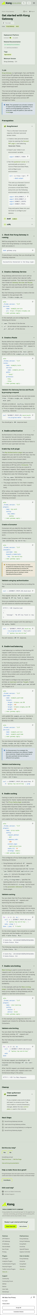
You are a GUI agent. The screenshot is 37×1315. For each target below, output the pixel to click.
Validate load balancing (11, 764)
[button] (28, 156)
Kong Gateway (10, 11)
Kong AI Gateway (25, 1241)
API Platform (6, 1238)
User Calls (5, 1289)
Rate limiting (6, 970)
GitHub (4, 1284)
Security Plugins (7, 1266)
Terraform (23, 1266)
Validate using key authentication (15, 580)
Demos (4, 1286)
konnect (6, 38)
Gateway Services (18, 282)
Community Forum (7, 1281)
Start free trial (10, 1226)
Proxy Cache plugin (15, 802)
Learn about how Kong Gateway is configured (18, 1127)
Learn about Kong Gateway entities (15, 1124)
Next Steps (6, 1117)
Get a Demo (23, 1226)
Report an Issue (6, 1159)
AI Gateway (5, 1244)
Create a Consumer (9, 524)
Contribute (7, 1180)
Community (5, 1278)
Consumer (25, 465)
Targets (25, 682)
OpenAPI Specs (24, 1249)
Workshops (5, 1292)
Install (7, 112)
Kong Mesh (23, 1244)
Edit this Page (17, 1159)
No (10, 1152)
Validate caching (8, 894)
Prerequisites (7, 120)
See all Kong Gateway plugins (13, 1130)
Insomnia (22, 1246)
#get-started (7, 54)
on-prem (15, 38)
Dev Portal (5, 1249)
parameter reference (15, 887)
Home (3, 11)
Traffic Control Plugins (8, 1269)
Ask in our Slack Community (13, 1191)
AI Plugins (5, 1258)
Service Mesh (6, 1246)
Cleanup (5, 1087)
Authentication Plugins (9, 1264)
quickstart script (20, 162)
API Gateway (6, 1241)
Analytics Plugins (7, 1261)
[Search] (24, 3)
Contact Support (9, 1194)
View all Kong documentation (10, 1163)
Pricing (4, 1252)
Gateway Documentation (13, 44)
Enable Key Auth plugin (11, 449)
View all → (5, 1272)
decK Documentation (12, 47)
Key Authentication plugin (13, 452)
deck (17, 26)
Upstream (13, 682)
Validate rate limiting (10, 1028)
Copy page (8, 23)
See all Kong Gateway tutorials (14, 1121)
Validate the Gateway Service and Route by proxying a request (18, 391)
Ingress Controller (25, 1252)
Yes (5, 1152)
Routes (30, 282)
